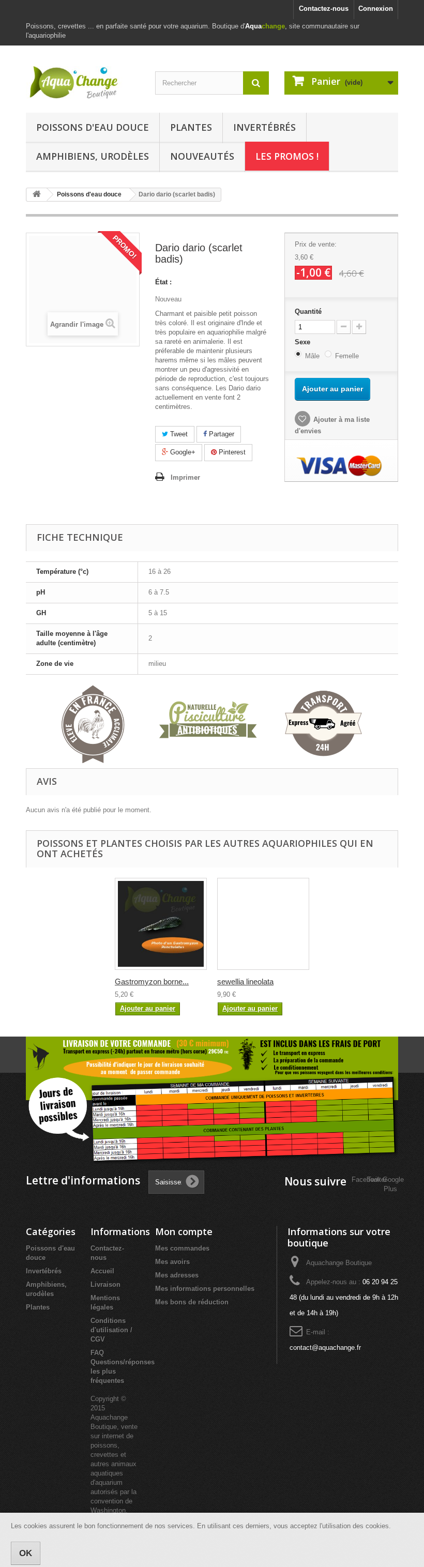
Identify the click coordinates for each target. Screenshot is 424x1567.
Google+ (181, 452)
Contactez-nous (324, 8)
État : (163, 282)
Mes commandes (182, 1248)
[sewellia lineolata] (263, 924)
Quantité (308, 311)
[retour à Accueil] (37, 194)
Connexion (375, 8)
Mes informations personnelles (204, 1288)
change (265, 26)
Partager (220, 434)
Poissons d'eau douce (92, 127)
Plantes (191, 127)
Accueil (102, 1271)
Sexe (303, 342)
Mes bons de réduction (192, 1302)
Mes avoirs (172, 1262)
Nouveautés (202, 156)
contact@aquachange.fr (325, 1347)
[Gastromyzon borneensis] (161, 924)
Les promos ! (287, 156)
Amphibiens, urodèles (92, 156)
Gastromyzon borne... (152, 981)
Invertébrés (264, 127)
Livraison (105, 1284)
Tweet (178, 434)
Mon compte (184, 1231)
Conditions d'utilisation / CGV (111, 1330)
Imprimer (185, 477)
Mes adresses (177, 1275)
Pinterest (231, 452)
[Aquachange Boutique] (83, 83)
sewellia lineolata (245, 981)
